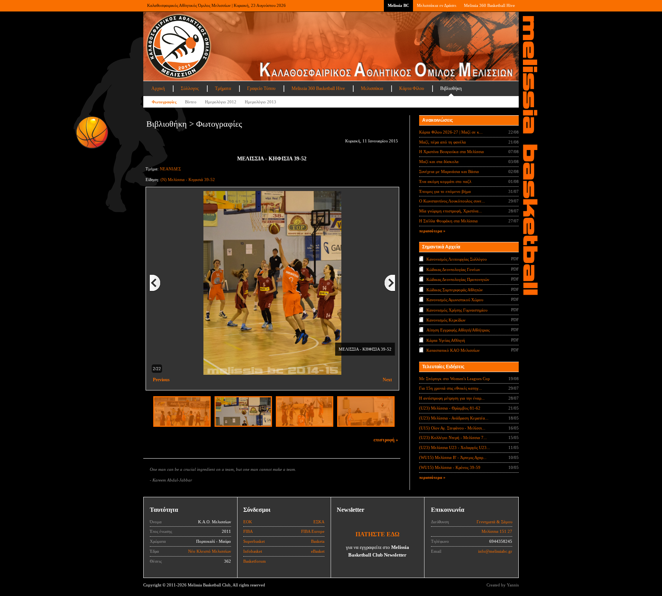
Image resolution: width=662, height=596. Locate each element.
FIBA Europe (312, 531)
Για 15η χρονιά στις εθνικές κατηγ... (450, 388)
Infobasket (252, 551)
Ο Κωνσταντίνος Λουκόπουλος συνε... (452, 201)
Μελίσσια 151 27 (497, 531)
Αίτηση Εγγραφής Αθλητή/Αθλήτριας (458, 330)
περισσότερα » (432, 231)
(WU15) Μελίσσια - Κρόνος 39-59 (449, 467)
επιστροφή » (386, 440)
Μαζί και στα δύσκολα (439, 161)
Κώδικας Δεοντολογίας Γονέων (453, 269)
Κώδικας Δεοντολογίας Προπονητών (457, 279)
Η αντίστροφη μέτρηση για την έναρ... (452, 398)
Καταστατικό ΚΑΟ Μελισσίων (453, 350)
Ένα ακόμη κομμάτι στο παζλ (445, 181)
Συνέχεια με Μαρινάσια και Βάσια (449, 171)
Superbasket (254, 541)
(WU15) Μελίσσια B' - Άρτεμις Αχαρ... (453, 457)
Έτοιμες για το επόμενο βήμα (445, 191)
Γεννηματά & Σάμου (494, 521)
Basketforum (254, 561)
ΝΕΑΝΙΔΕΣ (170, 169)
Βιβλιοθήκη (451, 88)
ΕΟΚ (247, 521)
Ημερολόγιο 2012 (220, 102)
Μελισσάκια (372, 88)
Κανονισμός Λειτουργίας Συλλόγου (456, 259)
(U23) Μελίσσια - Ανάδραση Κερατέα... (453, 418)
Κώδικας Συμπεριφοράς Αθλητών (454, 289)
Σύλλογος (190, 88)
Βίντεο (191, 102)
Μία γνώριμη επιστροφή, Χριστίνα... (450, 211)
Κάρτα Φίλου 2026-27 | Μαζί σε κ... (451, 132)
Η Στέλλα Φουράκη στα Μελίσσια (448, 221)
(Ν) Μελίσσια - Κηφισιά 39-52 (188, 179)
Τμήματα (223, 88)
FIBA (248, 531)
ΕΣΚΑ (318, 521)
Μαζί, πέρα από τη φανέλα (442, 142)
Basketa (317, 541)
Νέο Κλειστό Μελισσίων (209, 551)
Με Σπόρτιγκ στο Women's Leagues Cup (454, 378)
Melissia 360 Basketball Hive (489, 5)
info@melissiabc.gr (495, 551)
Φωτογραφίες (164, 102)
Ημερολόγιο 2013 (260, 102)
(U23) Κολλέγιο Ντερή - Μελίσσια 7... (453, 437)
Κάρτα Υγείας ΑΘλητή (445, 340)
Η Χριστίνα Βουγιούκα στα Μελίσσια (451, 151)
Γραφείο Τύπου (261, 88)
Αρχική (158, 88)
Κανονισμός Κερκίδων (445, 320)
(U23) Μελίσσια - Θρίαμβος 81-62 (449, 408)
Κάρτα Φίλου (411, 88)
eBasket (317, 551)
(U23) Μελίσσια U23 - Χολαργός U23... (454, 447)
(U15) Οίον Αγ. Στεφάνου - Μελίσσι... (452, 428)
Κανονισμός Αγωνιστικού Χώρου (454, 299)
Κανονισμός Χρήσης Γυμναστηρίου (456, 309)
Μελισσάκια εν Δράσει (436, 5)
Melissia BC (398, 5)
